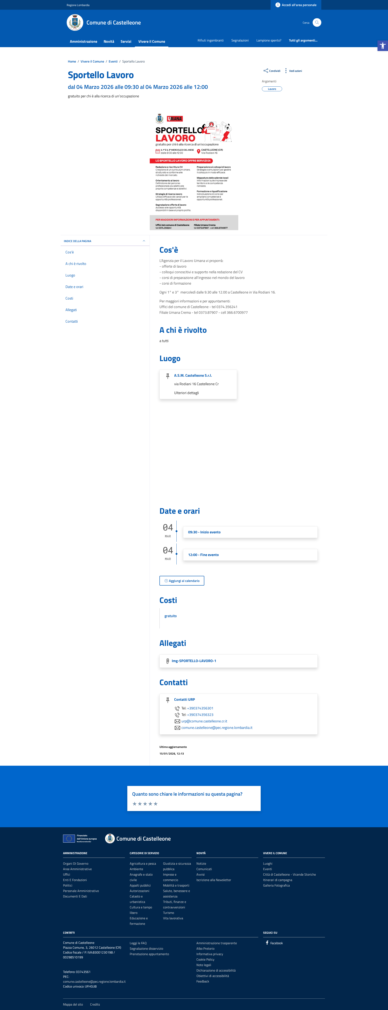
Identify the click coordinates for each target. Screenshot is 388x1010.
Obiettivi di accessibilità (212, 975)
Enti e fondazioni (75, 879)
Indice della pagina (77, 241)
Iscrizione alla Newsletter (213, 879)
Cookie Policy (205, 959)
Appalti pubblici (140, 885)
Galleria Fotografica (276, 885)
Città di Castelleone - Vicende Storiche (289, 874)
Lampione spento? (268, 40)
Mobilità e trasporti (176, 885)
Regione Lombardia (78, 5)
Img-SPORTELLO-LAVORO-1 (194, 660)
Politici (67, 885)
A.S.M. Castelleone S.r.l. (193, 375)
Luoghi (267, 863)
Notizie (201, 863)
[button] (382, 45)
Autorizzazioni (139, 890)
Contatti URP (184, 699)
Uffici (66, 874)
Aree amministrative (77, 868)
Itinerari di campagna (277, 879)
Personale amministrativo (81, 890)
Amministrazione (83, 41)
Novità (109, 41)
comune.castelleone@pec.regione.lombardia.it (216, 727)
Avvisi (200, 874)
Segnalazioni (240, 40)
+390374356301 (200, 708)
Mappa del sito (73, 1004)
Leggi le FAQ (138, 943)
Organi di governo (75, 863)
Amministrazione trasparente (216, 943)
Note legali (203, 964)
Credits (95, 1004)
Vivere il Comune (151, 41)
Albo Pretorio (205, 948)
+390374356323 (200, 714)
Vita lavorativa (173, 918)
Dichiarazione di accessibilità (216, 970)
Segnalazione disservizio (146, 948)
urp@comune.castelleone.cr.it (204, 721)
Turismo (168, 912)
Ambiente (136, 868)
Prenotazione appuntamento (149, 954)
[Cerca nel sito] (317, 22)
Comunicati (204, 868)
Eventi (267, 868)
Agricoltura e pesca (143, 863)
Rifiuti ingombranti (211, 40)
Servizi (126, 41)
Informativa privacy (209, 954)
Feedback (202, 981)
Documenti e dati (75, 896)
